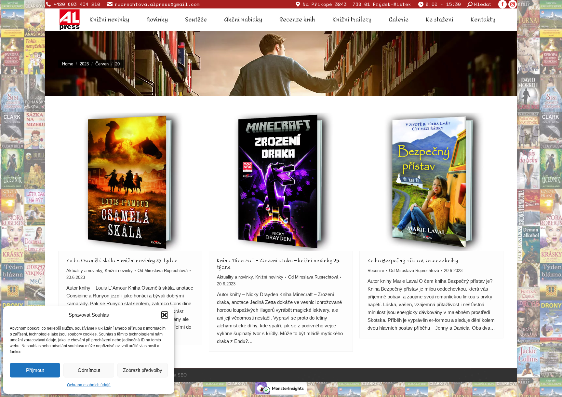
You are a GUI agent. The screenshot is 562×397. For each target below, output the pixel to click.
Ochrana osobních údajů (89, 385)
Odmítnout (89, 370)
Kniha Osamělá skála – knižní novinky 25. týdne (121, 260)
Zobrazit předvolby (142, 370)
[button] (164, 315)
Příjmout (35, 370)
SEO (182, 375)
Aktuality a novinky (84, 270)
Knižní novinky (119, 270)
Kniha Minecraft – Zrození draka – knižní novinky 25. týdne (278, 263)
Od (163, 270)
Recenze (376, 270)
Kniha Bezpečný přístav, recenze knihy (413, 260)
